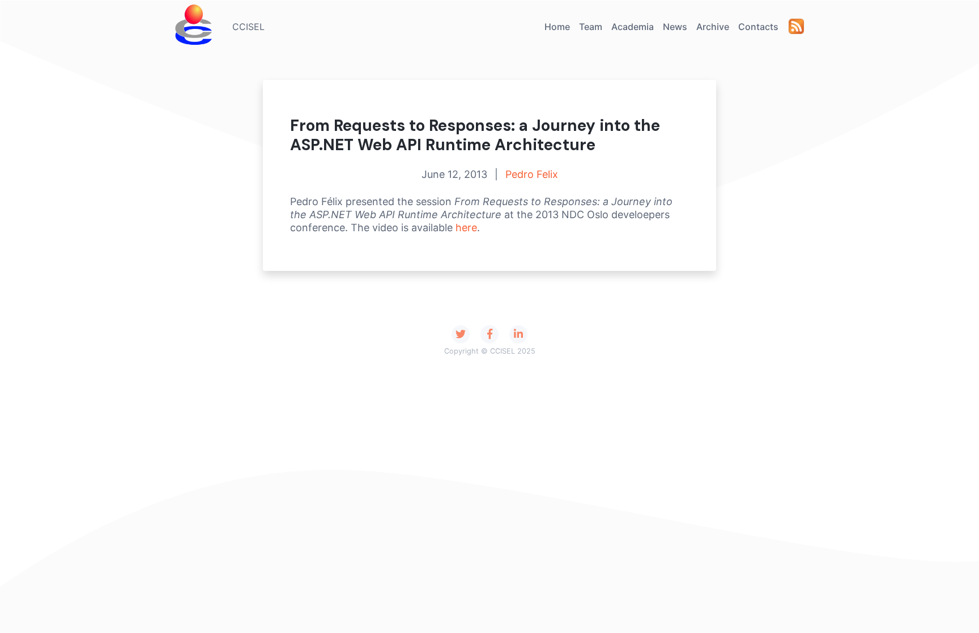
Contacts (758, 26)
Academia (632, 26)
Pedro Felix (531, 174)
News (675, 26)
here (466, 227)
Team (590, 26)
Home (557, 26)
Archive (712, 26)
